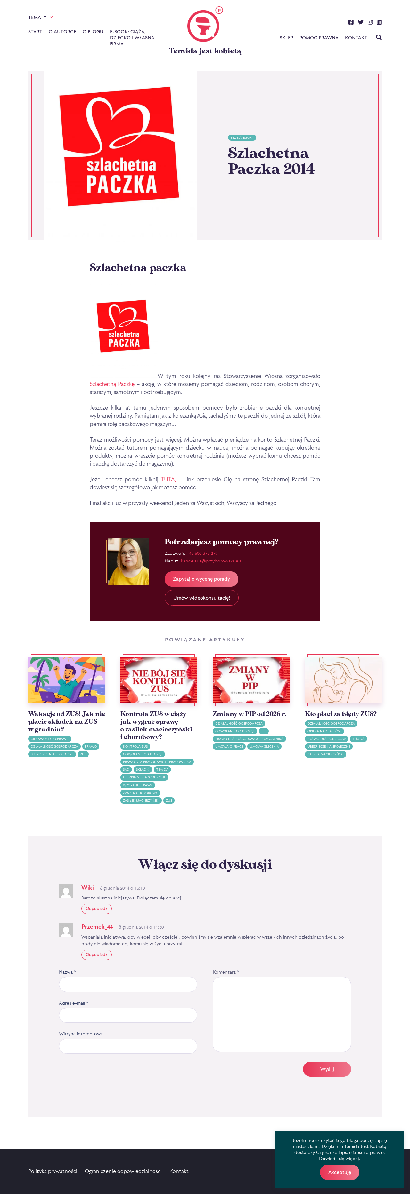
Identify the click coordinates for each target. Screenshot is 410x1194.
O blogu (93, 31)
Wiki (87, 887)
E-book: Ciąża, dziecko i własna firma (132, 37)
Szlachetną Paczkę (112, 384)
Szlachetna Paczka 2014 (271, 161)
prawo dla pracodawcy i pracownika (157, 762)
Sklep (286, 38)
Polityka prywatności (52, 1171)
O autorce (62, 31)
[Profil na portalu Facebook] (351, 23)
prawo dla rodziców (327, 739)
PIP (263, 731)
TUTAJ (169, 479)
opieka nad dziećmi (324, 731)
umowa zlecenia (264, 746)
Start (35, 31)
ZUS (83, 754)
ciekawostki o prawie (50, 739)
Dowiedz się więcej (339, 1158)
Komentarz (226, 972)
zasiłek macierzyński (141, 800)
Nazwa (67, 972)
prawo (91, 746)
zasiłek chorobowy (140, 793)
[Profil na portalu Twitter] (361, 23)
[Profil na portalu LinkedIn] (379, 23)
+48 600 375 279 (202, 553)
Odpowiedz (96, 908)
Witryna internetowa (81, 1034)
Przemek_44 (97, 926)
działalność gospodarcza (54, 746)
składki (143, 769)
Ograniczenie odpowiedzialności (123, 1171)
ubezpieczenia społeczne (52, 754)
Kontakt (356, 38)
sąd (126, 769)
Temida (162, 769)
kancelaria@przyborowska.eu (211, 561)
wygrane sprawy (137, 785)
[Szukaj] (379, 38)
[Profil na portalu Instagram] (370, 23)
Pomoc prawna (319, 38)
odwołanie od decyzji (142, 754)
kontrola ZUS (135, 746)
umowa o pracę (229, 746)
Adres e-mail (73, 1003)
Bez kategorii (242, 138)
